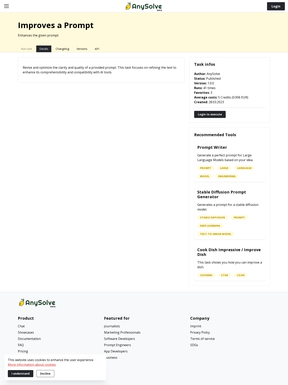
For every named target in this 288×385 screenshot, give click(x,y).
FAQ (21, 345)
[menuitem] (58, 326)
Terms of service (202, 339)
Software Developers (119, 339)
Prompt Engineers (117, 345)
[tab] (26, 49)
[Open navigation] (6, 6)
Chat (21, 326)
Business (110, 357)
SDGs (194, 345)
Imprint (195, 326)
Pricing (23, 351)
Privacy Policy (200, 332)
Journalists (112, 326)
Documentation (29, 339)
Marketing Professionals (122, 332)
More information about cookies (32, 364)
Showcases (26, 332)
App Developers (116, 351)
